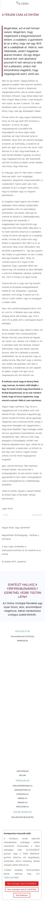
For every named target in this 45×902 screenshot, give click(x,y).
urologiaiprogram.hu (22, 786)
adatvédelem (22, 771)
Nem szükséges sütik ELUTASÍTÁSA (21, 889)
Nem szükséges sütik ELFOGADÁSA (21, 884)
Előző (5, 515)
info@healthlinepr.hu (25, 692)
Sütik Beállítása (22, 895)
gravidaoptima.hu (22, 790)
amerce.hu (22, 798)
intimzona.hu (22, 794)
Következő (37, 515)
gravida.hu (23, 802)
